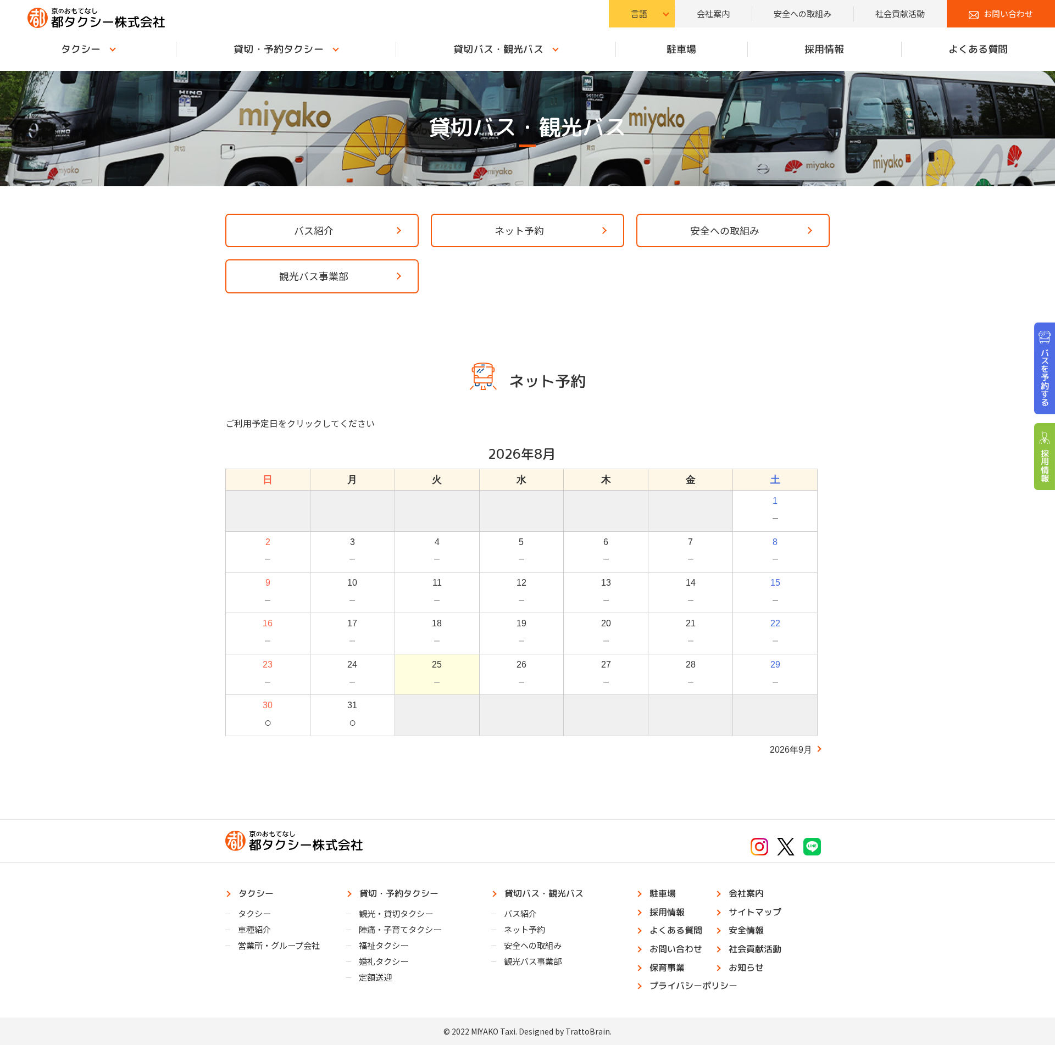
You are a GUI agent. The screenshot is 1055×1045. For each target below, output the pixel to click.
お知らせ (746, 967)
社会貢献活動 (900, 13)
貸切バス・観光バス (498, 49)
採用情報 (824, 49)
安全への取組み (802, 13)
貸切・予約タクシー (278, 49)
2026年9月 (791, 749)
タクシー (81, 49)
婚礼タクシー (383, 961)
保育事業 (667, 967)
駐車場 (681, 49)
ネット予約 (519, 230)
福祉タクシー (383, 945)
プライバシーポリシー (693, 986)
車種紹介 (254, 929)
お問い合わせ (1008, 13)
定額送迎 (375, 977)
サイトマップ (755, 912)
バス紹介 (314, 230)
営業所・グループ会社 (279, 945)
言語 (639, 13)
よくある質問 (978, 49)
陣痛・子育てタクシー (400, 929)
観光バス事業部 (313, 276)
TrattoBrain (587, 1031)
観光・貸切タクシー (396, 913)
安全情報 (746, 930)
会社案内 (713, 13)
